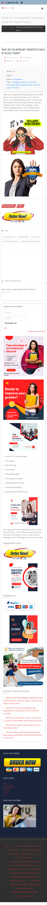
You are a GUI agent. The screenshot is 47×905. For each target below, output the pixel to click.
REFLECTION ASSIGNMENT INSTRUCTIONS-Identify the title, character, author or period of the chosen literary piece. (23, 700)
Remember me (11, 323)
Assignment (10, 61)
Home (5, 783)
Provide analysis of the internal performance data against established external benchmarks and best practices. (22, 735)
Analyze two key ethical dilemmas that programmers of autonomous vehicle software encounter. (21, 710)
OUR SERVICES (8, 787)
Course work (31, 82)
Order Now (6, 790)
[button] (42, 8)
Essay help (11, 85)
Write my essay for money (30, 241)
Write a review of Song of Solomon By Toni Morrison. (19, 289)
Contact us (6, 792)
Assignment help (19, 82)
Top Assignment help (24, 85)
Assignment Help (8, 785)
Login (5, 328)
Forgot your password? (36, 331)
